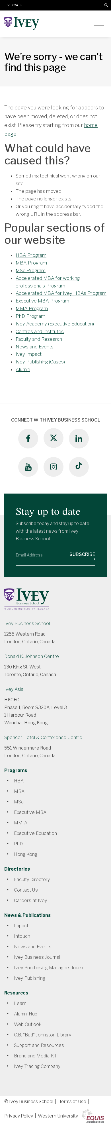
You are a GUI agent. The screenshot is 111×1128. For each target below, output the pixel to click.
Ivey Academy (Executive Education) (55, 324)
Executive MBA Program (42, 301)
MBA (19, 791)
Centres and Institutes (40, 331)
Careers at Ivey (30, 900)
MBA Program (31, 263)
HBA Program (31, 255)
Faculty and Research (39, 339)
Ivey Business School (27, 623)
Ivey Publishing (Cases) (40, 362)
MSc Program (31, 270)
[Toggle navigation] (99, 23)
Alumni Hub (25, 1014)
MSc (19, 802)
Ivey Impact (29, 354)
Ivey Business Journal (37, 957)
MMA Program (32, 308)
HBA (19, 781)
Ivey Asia (13, 689)
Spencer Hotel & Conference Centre (43, 737)
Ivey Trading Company (37, 1066)
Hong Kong (25, 854)
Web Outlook (27, 1024)
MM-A (20, 823)
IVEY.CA (13, 5)
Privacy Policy (18, 1116)
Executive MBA (30, 812)
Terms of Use (72, 1101)
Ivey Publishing (29, 978)
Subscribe (82, 554)
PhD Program (30, 316)
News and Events (35, 347)
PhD (18, 843)
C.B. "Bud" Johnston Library (42, 1035)
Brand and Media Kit (35, 1056)
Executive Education (35, 833)
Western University (58, 1116)
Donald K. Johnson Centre (31, 656)
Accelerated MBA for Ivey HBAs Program (61, 293)
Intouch (22, 936)
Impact (21, 925)
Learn (20, 1003)
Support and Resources (39, 1045)
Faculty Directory (32, 879)
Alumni (23, 369)
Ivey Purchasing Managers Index (48, 967)
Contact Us (26, 890)
